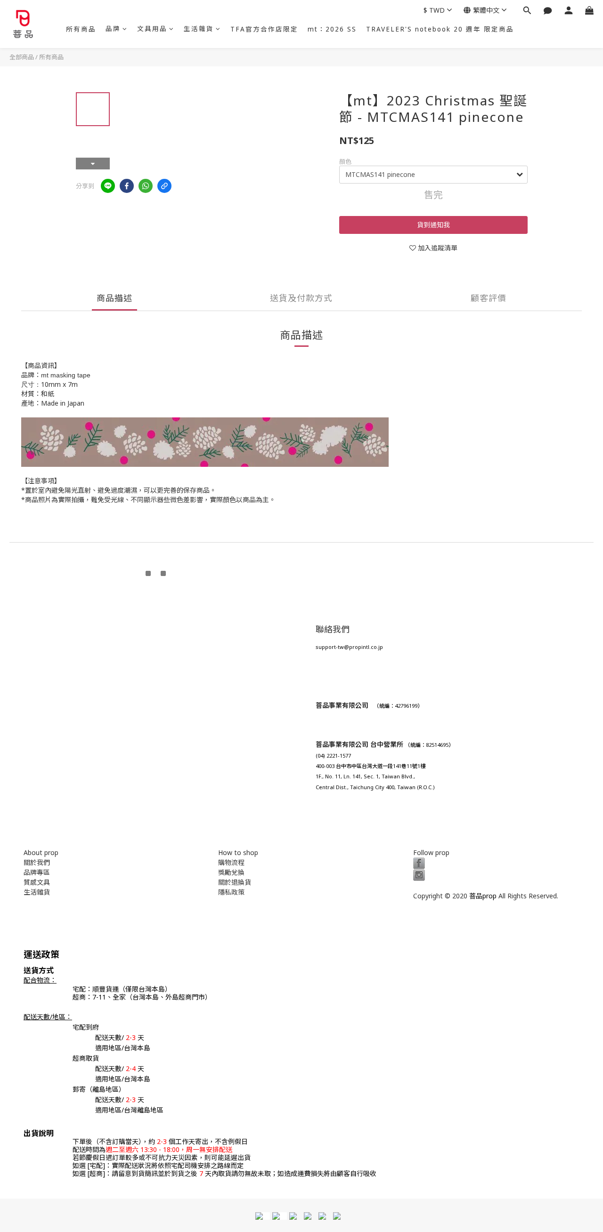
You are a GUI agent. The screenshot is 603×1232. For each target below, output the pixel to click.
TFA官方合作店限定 (264, 29)
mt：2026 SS (332, 29)
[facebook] (127, 186)
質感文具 (37, 882)
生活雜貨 (199, 28)
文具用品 (152, 28)
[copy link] (164, 186)
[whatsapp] (146, 186)
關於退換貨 (234, 882)
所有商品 (81, 29)
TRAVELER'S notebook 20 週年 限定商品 (440, 29)
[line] (108, 186)
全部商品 (21, 57)
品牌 (113, 28)
